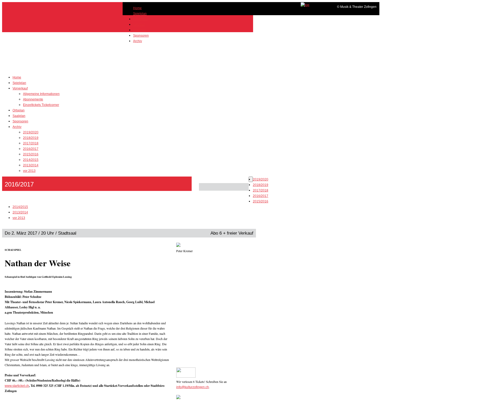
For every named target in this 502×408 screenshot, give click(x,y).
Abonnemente (33, 99)
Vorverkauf (140, 19)
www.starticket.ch (17, 386)
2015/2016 (30, 154)
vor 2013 (29, 171)
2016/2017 (30, 149)
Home (137, 8)
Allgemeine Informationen (41, 94)
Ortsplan (139, 24)
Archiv (137, 41)
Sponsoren (141, 35)
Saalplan (139, 30)
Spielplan (140, 13)
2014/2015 (30, 160)
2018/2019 (30, 138)
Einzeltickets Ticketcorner (41, 105)
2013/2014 (30, 165)
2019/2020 (30, 132)
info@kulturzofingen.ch (192, 387)
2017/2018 (30, 143)
